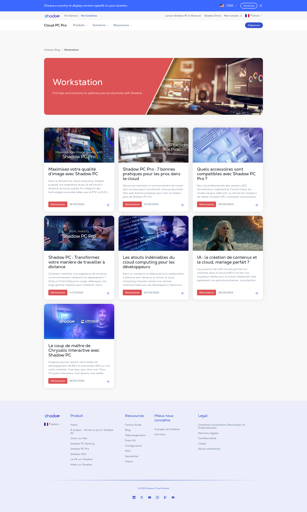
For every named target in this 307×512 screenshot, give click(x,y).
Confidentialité (207, 438)
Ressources (121, 25)
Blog (128, 429)
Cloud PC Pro (55, 25)
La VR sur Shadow (81, 459)
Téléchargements (135, 435)
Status (129, 461)
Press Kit (130, 440)
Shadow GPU (78, 454)
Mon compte (231, 15)
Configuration (133, 445)
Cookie (202, 443)
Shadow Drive (212, 15)
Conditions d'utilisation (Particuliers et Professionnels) (221, 426)
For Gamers (71, 15)
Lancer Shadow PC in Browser (183, 15)
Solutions (99, 25)
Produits (79, 25)
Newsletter (132, 456)
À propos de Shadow (167, 429)
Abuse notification (209, 448)
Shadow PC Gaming (82, 443)
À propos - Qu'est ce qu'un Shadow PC (91, 431)
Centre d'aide (133, 424)
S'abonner (254, 25)
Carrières (160, 434)
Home (73, 424)
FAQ (127, 450)
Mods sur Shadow (81, 464)
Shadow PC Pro (79, 448)
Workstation (71, 49)
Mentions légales (208, 433)
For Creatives (89, 15)
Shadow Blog (52, 49)
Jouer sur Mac (78, 438)
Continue (248, 5)
